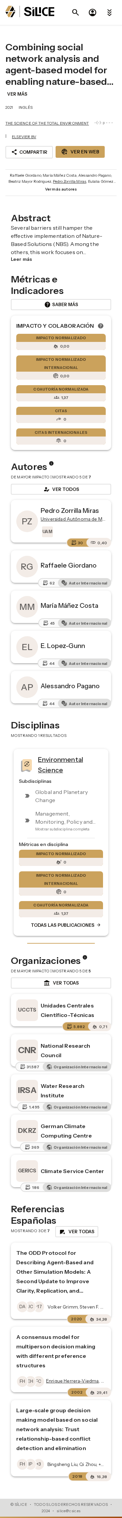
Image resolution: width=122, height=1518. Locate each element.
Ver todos (61, 489)
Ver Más (17, 94)
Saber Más (61, 305)
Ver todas (61, 983)
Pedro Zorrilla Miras (69, 181)
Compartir (29, 152)
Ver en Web (80, 152)
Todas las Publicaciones (66, 925)
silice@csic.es (68, 1511)
